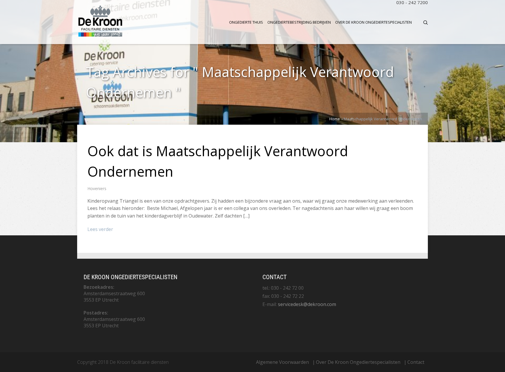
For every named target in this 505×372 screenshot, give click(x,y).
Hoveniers (96, 188)
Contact (415, 362)
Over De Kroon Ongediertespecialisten (373, 22)
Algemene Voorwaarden (282, 362)
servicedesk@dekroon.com (307, 304)
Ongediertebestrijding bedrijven (299, 22)
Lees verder (100, 229)
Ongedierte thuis (246, 22)
